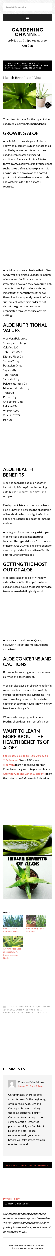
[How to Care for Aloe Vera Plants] (13, 921)
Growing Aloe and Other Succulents (24, 773)
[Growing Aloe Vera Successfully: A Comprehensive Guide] (13, 941)
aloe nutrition (32, 1010)
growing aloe (11, 1013)
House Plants (29, 1007)
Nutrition (44, 1007)
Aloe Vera (9, 764)
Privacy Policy (11, 1198)
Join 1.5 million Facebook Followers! (27, 1165)
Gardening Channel (27, 32)
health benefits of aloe (35, 1013)
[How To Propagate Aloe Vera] (36, 921)
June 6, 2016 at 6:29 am (30, 1086)
